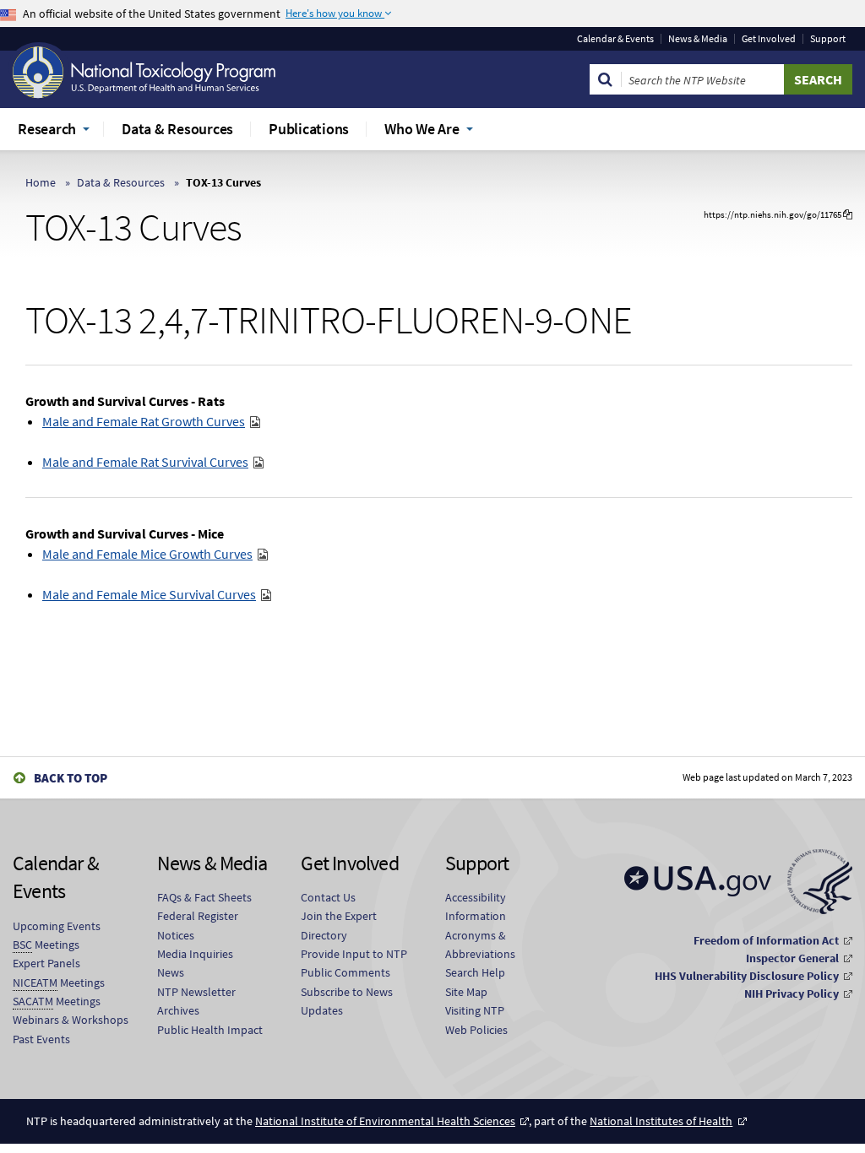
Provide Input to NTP (354, 953)
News (170, 972)
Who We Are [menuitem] (422, 128)
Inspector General (792, 958)
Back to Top (70, 778)
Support (828, 39)
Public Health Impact (210, 1029)
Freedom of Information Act (766, 940)
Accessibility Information (475, 906)
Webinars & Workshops (70, 1019)
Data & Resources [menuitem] (177, 128)
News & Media (697, 39)
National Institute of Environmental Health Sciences (385, 1121)
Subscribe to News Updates (347, 1001)
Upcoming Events (57, 926)
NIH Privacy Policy (791, 993)
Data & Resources (121, 182)
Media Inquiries (195, 953)
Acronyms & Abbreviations (480, 944)
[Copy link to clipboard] (847, 214)
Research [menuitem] (47, 128)
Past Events (41, 1039)
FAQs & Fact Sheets (204, 897)
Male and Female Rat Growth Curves (143, 421)
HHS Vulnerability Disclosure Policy (747, 975)
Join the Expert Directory (339, 925)
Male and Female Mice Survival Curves (149, 594)
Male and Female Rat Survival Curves (145, 461)
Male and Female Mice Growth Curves (147, 553)
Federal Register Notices (197, 925)
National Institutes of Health (661, 1121)
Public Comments (345, 972)
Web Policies (476, 1029)
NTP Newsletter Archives (196, 1001)
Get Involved (769, 39)
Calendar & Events (615, 39)
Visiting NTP (474, 1010)
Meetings (46, 944)
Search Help (475, 972)
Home (40, 182)
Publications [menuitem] (309, 128)
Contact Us (328, 897)
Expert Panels (46, 963)
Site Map (466, 991)
